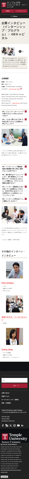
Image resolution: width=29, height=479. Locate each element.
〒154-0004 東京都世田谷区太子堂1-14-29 (14, 412)
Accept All (4, 476)
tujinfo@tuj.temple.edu (8, 421)
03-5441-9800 (5, 419)
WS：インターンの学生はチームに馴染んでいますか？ (13, 200)
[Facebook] (3, 425)
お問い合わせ (5, 393)
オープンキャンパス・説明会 (10, 399)
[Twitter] (10, 425)
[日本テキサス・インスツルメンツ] (14, 304)
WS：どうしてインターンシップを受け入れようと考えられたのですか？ (13, 114)
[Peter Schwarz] (14, 269)
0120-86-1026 (5, 416)
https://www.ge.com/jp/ (14, 89)
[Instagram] (14, 425)
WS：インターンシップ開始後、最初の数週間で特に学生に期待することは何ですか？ (13, 169)
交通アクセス (5, 396)
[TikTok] (6, 425)
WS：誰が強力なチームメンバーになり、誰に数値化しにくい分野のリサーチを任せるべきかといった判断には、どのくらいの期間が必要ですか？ (13, 179)
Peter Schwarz (8, 283)
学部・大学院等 (6, 403)
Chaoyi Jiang (7, 349)
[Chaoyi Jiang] (14, 336)
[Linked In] (22, 425)
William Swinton (16, 103)
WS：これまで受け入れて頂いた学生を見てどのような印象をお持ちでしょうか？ (13, 122)
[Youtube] (18, 425)
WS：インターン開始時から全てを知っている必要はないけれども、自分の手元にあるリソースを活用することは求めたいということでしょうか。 (13, 191)
